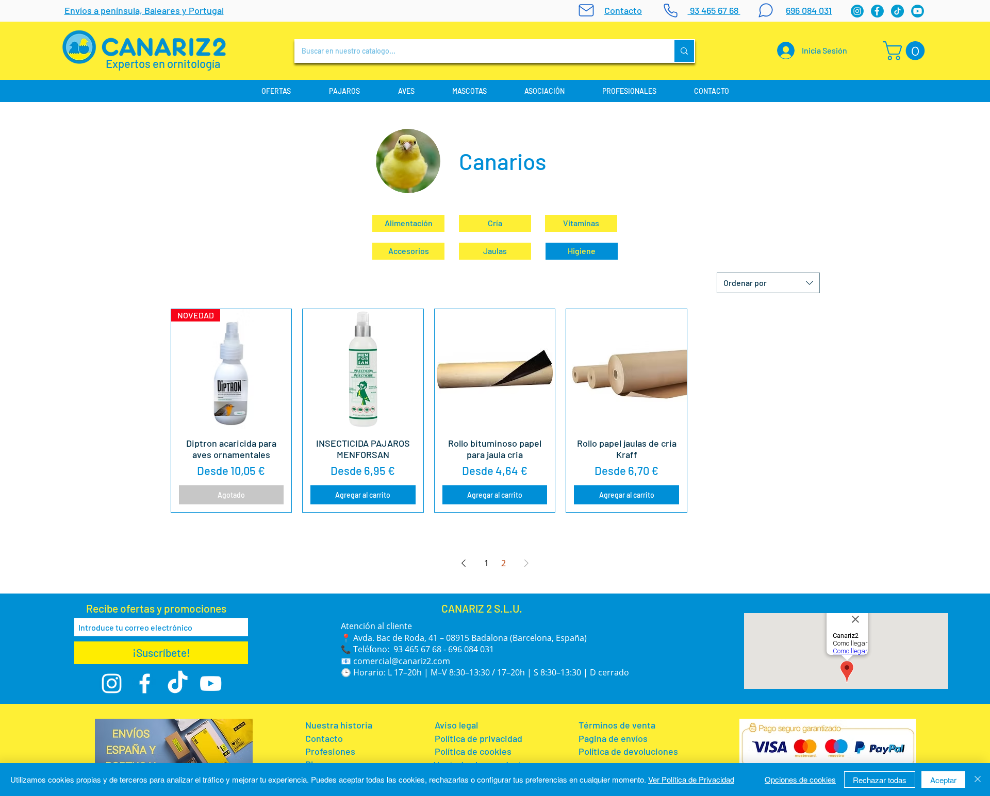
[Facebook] (877, 11)
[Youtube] (917, 11)
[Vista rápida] (363, 369)
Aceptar (943, 779)
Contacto (324, 738)
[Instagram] (857, 11)
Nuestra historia (338, 725)
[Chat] (765, 10)
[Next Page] (526, 563)
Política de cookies (474, 751)
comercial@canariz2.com (401, 661)
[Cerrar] (977, 779)
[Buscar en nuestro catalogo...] (683, 51)
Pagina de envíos (613, 738)
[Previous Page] (463, 563)
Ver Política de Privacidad (691, 779)
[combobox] (768, 283)
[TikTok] (177, 683)
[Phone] (670, 10)
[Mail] (586, 10)
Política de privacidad (478, 738)
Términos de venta (617, 725)
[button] (906, 50)
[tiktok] (897, 11)
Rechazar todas (879, 779)
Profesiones (331, 751)
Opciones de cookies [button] (800, 779)
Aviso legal (456, 725)
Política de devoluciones (628, 751)
